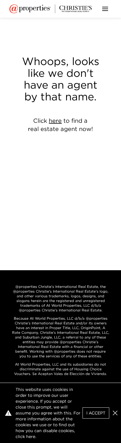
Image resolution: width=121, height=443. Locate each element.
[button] (115, 413)
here (55, 120)
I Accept (95, 413)
